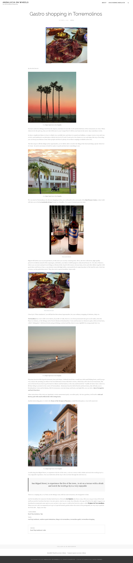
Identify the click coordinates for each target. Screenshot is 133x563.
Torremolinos (32, 319)
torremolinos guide (75, 519)
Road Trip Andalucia (34, 514)
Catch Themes (97, 559)
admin (72, 20)
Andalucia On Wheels (16, 2)
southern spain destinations (47, 519)
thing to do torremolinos (63, 519)
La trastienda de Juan (45, 202)
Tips (41, 514)
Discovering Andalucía (117, 2)
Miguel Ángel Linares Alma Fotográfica (53, 125)
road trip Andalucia (33, 519)
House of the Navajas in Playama (60, 401)
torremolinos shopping (88, 519)
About (104, 2)
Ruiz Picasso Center (91, 200)
